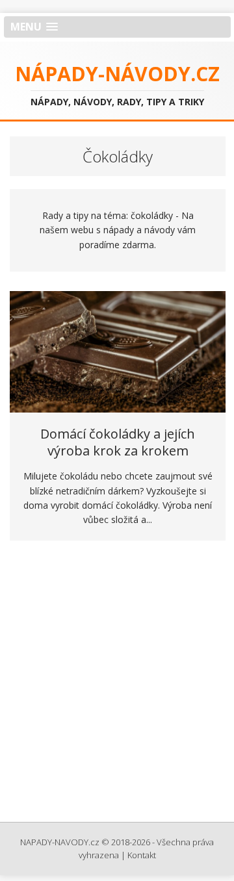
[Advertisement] (117, 685)
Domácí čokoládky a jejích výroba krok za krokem (117, 442)
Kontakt (141, 855)
